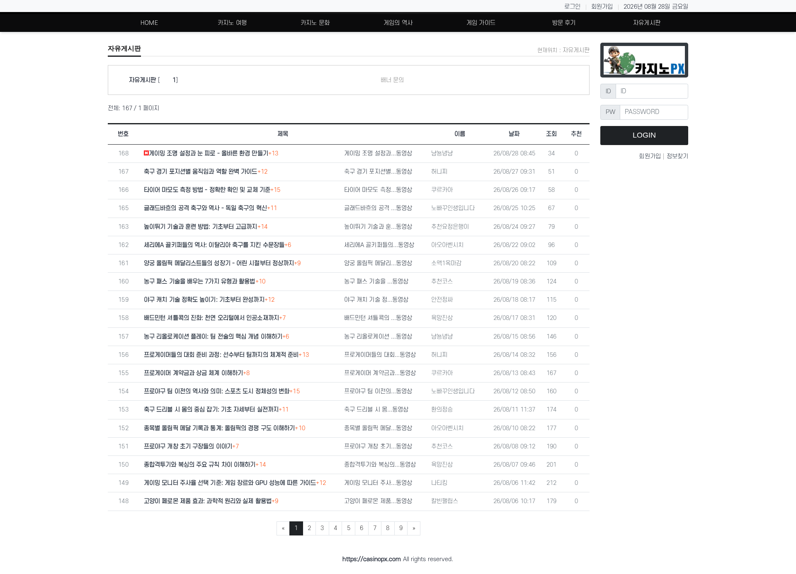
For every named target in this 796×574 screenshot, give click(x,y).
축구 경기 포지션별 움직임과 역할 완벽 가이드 (200, 171)
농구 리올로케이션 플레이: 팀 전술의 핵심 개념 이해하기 (213, 336)
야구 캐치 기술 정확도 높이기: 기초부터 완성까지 (204, 299)
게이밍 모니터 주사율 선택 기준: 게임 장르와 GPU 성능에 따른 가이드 (230, 483)
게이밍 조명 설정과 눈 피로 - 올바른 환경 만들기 (208, 153)
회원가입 (602, 6)
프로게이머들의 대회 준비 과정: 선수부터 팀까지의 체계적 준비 (221, 354)
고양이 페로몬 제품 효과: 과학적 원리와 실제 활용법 (208, 501)
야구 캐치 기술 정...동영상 (376, 299)
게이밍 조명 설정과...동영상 (378, 153)
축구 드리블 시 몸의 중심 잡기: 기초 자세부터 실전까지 (211, 409)
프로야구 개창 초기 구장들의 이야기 (188, 446)
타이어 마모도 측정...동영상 (378, 190)
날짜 (514, 134)
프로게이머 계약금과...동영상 (380, 373)
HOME (149, 23)
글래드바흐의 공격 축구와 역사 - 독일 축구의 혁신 (205, 208)
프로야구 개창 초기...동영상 (378, 446)
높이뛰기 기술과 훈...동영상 (378, 226)
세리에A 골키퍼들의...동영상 (379, 245)
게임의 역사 (398, 23)
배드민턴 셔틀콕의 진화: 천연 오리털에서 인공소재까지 (211, 318)
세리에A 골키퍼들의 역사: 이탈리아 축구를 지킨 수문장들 (214, 245)
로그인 (572, 6)
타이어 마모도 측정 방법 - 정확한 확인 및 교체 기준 (207, 190)
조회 (551, 134)
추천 (576, 134)
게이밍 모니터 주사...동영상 (378, 483)
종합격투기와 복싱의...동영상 (380, 464)
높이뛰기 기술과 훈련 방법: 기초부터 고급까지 (200, 226)
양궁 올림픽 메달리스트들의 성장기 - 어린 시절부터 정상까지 (219, 263)
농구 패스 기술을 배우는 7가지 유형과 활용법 (199, 281)
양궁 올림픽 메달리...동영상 (378, 263)
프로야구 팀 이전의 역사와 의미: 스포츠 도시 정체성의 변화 (216, 391)
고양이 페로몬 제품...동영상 (378, 501)
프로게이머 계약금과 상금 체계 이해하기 (193, 373)
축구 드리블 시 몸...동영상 (376, 409)
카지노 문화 (315, 23)
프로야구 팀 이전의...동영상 (378, 391)
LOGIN (644, 135)
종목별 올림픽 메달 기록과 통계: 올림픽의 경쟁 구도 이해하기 (219, 428)
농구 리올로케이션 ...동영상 (378, 336)
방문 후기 (564, 23)
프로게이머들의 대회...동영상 (380, 354)
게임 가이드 (480, 23)
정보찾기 (677, 156)
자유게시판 (646, 23)
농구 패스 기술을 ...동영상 (376, 281)
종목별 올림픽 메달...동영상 (378, 428)
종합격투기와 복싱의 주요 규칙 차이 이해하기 (199, 464)
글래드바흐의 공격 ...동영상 (378, 208)
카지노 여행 (232, 23)
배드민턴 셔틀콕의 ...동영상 (378, 318)
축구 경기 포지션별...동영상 (378, 171)
